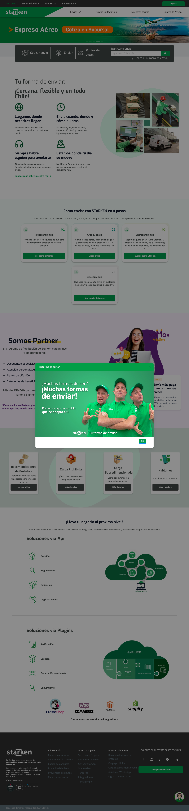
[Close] (150, 367)
